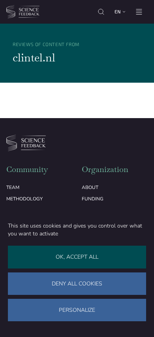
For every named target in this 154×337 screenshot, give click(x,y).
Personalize (77, 310)
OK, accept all (77, 257)
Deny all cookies (77, 283)
